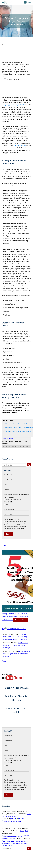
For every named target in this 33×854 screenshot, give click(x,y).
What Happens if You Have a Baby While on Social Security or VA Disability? (17, 653)
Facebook (7, 446)
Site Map (4, 845)
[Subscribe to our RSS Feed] (15, 629)
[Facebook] (10, 819)
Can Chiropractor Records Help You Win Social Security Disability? (15, 645)
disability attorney (20, 145)
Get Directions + (11, 816)
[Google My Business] (10, 821)
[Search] (29, 465)
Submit (8, 534)
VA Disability (9, 502)
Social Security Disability (13, 499)
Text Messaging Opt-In (11, 519)
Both (6, 504)
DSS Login (11, 845)
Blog (3, 629)
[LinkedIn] (14, 819)
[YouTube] (16, 819)
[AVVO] (21, 819)
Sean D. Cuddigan (7, 438)
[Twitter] (12, 819)
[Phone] (25, 2)
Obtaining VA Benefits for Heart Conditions (18, 431)
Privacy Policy (24, 831)
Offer (4, 545)
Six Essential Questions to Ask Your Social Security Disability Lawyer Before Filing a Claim (15, 636)
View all (4, 661)
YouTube (27, 446)
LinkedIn (18, 446)
